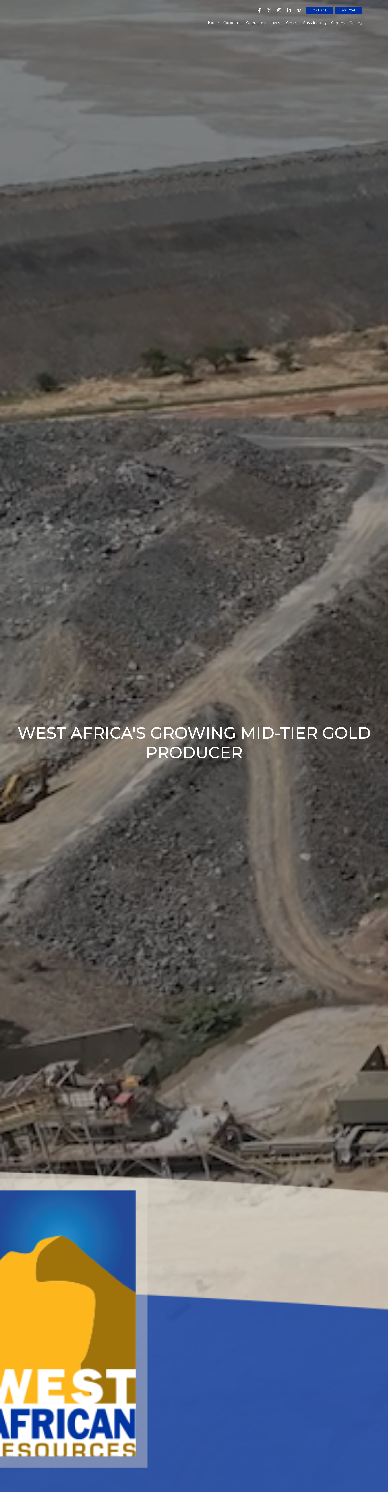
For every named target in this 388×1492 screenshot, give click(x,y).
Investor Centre (284, 23)
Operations (256, 23)
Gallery (355, 23)
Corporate (232, 23)
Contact (319, 10)
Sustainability (315, 23)
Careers (338, 23)
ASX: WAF (349, 10)
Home (213, 23)
